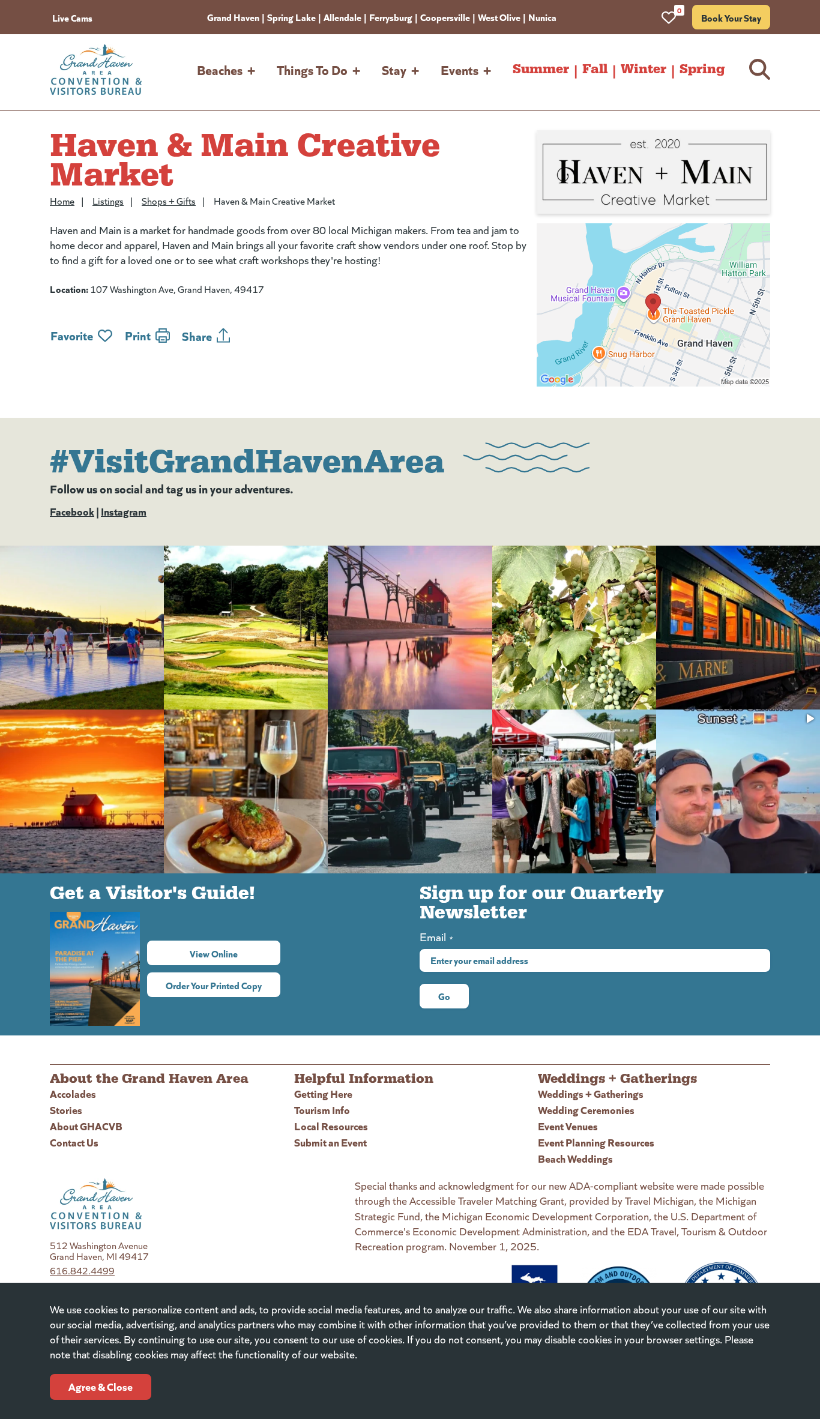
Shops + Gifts (169, 200)
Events (459, 69)
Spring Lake (291, 16)
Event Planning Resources (596, 1141)
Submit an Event (330, 1141)
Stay (394, 69)
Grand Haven (233, 16)
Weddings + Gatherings (591, 1093)
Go (444, 995)
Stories (66, 1109)
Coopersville (445, 16)
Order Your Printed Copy (214, 985)
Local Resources (331, 1125)
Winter (643, 69)
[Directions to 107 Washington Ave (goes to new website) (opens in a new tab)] (653, 305)
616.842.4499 (82, 1270)
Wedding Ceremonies (586, 1109)
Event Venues (568, 1125)
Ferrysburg (390, 16)
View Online (235, 953)
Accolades (73, 1093)
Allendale (342, 16)
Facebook (72, 511)
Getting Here (323, 1093)
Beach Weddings (575, 1158)
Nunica (542, 16)
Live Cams (72, 17)
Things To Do (312, 69)
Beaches (220, 69)
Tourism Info (322, 1109)
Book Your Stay (731, 17)
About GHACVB (86, 1125)
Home (62, 200)
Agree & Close (100, 1386)
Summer (541, 69)
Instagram (123, 511)
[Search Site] (759, 69)
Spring (702, 69)
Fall (594, 69)
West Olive (499, 16)
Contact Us (74, 1141)
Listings (108, 200)
